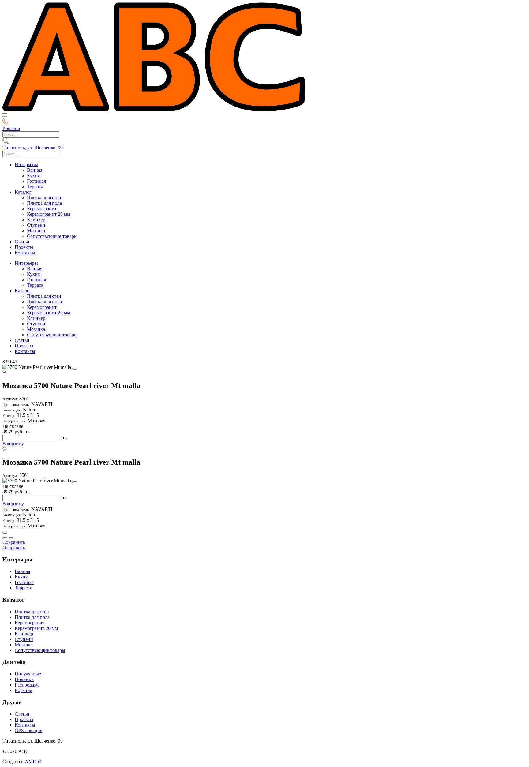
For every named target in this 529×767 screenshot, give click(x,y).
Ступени (36, 225)
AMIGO (33, 761)
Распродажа (27, 684)
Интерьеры (26, 164)
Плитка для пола (44, 203)
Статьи (22, 241)
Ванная (34, 170)
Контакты (25, 252)
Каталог (23, 192)
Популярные (28, 673)
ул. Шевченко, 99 (32, 147)
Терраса (35, 186)
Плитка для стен (44, 197)
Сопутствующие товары (52, 236)
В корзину (13, 443)
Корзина (23, 690)
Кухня (33, 175)
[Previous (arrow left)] (4, 538)
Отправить (13, 547)
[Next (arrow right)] (11, 538)
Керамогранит (42, 208)
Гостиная (36, 181)
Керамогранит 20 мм (48, 214)
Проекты (24, 247)
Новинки (24, 679)
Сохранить (13, 542)
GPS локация (28, 730)
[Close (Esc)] (4, 533)
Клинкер (36, 219)
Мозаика (36, 230)
